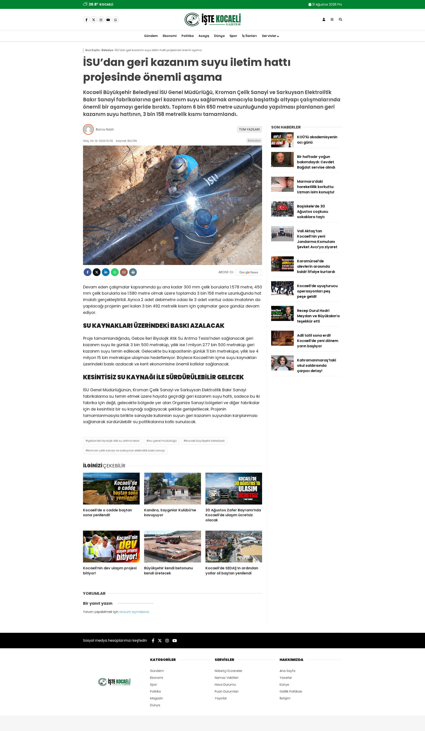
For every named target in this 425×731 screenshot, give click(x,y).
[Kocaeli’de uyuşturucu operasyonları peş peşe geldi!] (282, 295)
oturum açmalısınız (134, 612)
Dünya (219, 36)
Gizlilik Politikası (291, 691)
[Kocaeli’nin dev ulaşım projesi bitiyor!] (111, 546)
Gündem (151, 36)
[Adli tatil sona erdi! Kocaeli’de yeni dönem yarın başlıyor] (282, 344)
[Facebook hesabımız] (86, 20)
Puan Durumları (226, 691)
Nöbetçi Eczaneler (228, 671)
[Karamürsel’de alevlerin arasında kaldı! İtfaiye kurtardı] (282, 270)
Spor (233, 36)
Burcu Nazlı (105, 129)
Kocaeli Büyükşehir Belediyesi (205, 441)
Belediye (254, 140)
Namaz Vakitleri (226, 677)
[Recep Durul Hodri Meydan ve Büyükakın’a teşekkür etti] (282, 320)
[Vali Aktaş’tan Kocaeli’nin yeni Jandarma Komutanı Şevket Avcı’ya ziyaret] (282, 240)
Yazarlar (286, 677)
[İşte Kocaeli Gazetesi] (212, 27)
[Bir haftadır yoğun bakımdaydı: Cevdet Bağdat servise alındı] (282, 166)
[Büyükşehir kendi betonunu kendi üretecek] (172, 546)
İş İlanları (249, 36)
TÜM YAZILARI (249, 129)
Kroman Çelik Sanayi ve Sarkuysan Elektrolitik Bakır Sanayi (126, 450)
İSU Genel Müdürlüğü (163, 441)
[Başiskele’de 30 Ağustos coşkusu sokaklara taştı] (282, 215)
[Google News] (249, 272)
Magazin (156, 698)
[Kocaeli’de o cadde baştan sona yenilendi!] (111, 489)
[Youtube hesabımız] (108, 20)
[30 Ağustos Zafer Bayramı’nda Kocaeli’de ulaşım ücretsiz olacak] (233, 489)
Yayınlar (221, 698)
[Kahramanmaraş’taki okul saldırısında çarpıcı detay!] (282, 369)
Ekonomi (170, 36)
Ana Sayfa (287, 671)
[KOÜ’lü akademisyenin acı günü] (282, 146)
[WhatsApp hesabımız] (115, 20)
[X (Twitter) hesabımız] (94, 20)
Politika (188, 36)
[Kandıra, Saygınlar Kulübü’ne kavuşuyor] (172, 489)
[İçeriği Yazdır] (133, 272)
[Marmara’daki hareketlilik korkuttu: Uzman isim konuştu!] (282, 190)
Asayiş (204, 36)
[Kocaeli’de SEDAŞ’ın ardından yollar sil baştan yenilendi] (233, 546)
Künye (284, 684)
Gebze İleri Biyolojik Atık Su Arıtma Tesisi (113, 441)
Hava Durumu (225, 684)
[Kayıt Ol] (324, 19)
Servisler (269, 36)
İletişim (285, 698)
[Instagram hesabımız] (101, 20)
